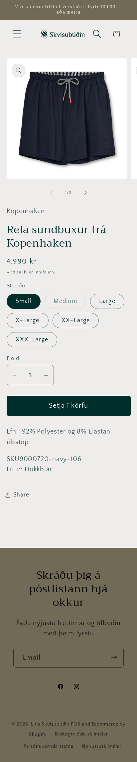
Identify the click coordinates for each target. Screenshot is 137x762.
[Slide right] (85, 192)
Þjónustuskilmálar (102, 746)
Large (107, 301)
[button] (17, 34)
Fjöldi (14, 358)
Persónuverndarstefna (48, 746)
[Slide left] (51, 192)
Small (24, 301)
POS (75, 724)
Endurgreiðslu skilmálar (81, 734)
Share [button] (21, 495)
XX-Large (76, 320)
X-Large (28, 320)
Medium (70, 303)
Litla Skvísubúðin (50, 724)
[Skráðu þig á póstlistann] (113, 658)
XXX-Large (32, 339)
